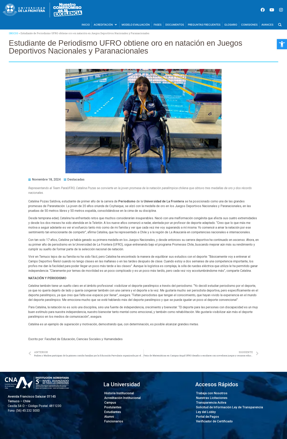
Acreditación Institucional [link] (122, 398)
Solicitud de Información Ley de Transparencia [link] (229, 407)
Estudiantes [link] (112, 412)
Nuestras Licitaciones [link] (211, 398)
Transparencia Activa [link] (210, 402)
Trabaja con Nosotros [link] (211, 393)
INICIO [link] (13, 33)
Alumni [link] (108, 416)
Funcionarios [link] (113, 421)
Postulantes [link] (112, 407)
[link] (282, 44)
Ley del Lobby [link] (205, 412)
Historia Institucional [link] (118, 393)
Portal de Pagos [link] (207, 416)
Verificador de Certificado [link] (214, 421)
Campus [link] (109, 402)
